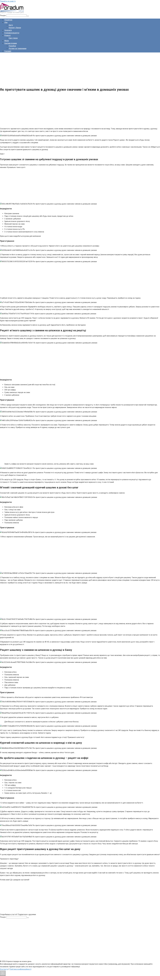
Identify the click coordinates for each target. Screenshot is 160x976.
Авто (11, 25)
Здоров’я (8, 30)
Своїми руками (10, 43)
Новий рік (8, 20)
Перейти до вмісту (8, 1)
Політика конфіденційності (20, 969)
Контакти (4, 969)
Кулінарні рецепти (11, 33)
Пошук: (3, 15)
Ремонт (7, 35)
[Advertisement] (65, 69)
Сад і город (13, 38)
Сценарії (7, 51)
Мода (6, 41)
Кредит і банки (15, 28)
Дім (5, 22)
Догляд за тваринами (17, 48)
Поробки (12, 46)
